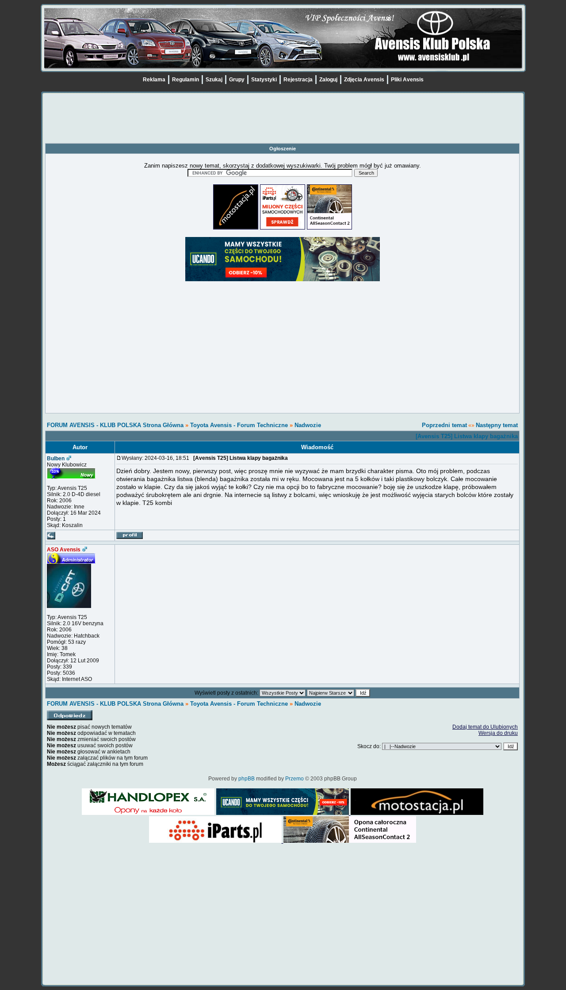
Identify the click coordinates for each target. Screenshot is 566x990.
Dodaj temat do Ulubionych (485, 727)
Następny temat (497, 425)
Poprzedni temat (444, 425)
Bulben (56, 458)
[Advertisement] (283, 123)
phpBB (246, 779)
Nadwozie (307, 425)
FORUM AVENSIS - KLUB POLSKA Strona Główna (115, 425)
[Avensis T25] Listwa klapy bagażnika (467, 436)
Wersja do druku (498, 733)
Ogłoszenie (282, 148)
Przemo (294, 779)
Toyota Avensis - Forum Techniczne (239, 425)
